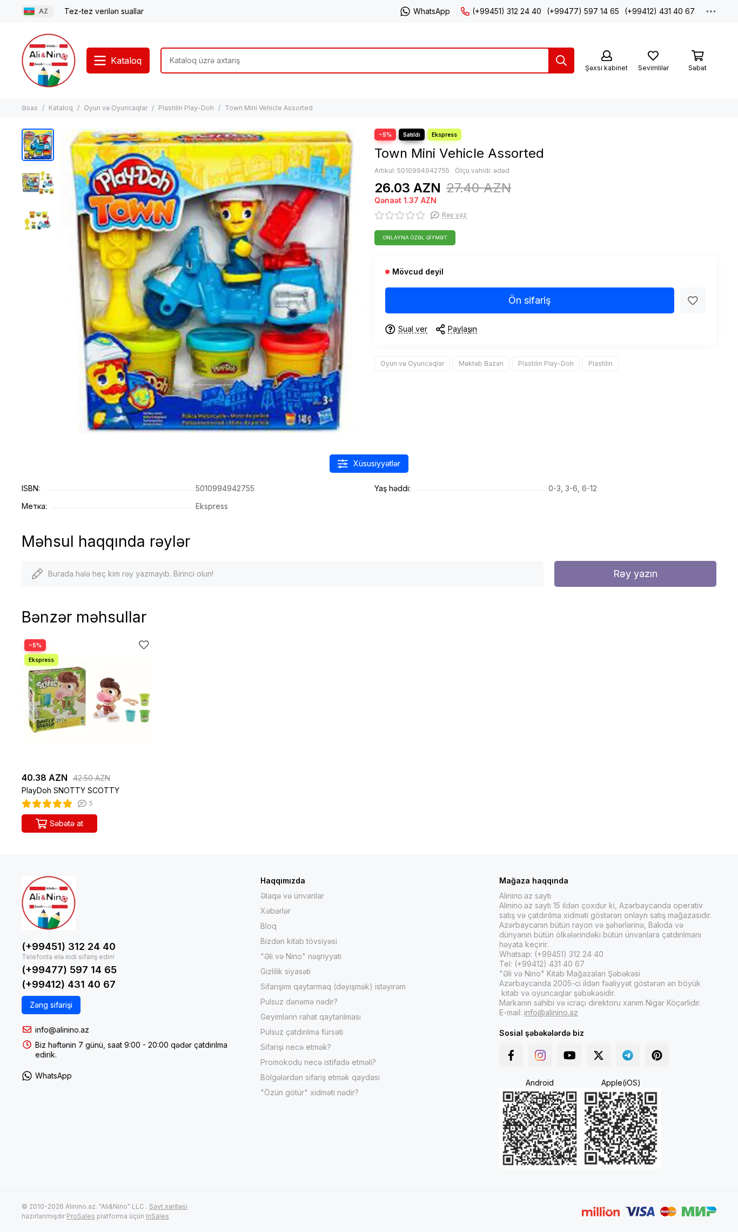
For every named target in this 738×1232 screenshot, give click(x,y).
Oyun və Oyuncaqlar (115, 108)
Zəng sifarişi (51, 1004)
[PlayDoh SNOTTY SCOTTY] (87, 702)
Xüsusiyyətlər (376, 463)
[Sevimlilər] (693, 300)
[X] (598, 1055)
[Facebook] (511, 1055)
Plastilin (600, 363)
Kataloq (61, 108)
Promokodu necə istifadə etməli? (318, 1062)
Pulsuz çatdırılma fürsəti (301, 1031)
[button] (65, 281)
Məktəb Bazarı (481, 363)
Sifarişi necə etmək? (295, 1047)
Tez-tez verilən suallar (104, 11)
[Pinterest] (657, 1055)
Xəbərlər (275, 910)
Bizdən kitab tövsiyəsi (298, 941)
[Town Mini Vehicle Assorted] (211, 281)
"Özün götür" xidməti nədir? (309, 1092)
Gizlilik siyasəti (285, 971)
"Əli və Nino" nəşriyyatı (300, 956)
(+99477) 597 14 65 (583, 11)
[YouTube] (569, 1055)
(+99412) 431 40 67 (660, 11)
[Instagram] (540, 1055)
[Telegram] (628, 1055)
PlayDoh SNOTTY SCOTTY (70, 790)
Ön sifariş (529, 300)
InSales (157, 1216)
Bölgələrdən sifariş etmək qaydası (320, 1077)
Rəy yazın (635, 573)
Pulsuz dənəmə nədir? (299, 1001)
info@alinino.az (62, 1029)
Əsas (30, 108)
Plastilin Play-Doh (186, 108)
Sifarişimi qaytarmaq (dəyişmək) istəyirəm (333, 986)
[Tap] (561, 60)
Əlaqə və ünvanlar (292, 895)
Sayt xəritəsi (168, 1206)
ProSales (80, 1216)
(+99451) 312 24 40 (506, 11)
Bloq (268, 925)
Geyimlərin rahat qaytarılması (310, 1016)
